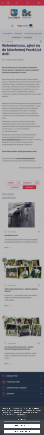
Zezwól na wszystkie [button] (22, 431)
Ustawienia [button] (22, 420)
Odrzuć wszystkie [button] (22, 426)
